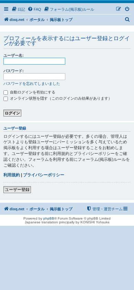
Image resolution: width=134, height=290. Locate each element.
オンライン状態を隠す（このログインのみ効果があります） (60, 98)
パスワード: (13, 71)
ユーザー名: (13, 55)
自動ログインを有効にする (32, 92)
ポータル (37, 20)
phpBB (48, 218)
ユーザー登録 (17, 189)
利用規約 (11, 174)
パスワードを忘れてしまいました (31, 83)
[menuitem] (18, 9)
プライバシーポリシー (43, 174)
